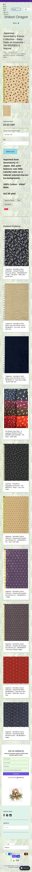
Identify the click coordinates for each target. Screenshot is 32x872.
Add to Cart (10, 151)
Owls (18, 200)
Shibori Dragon (16, 17)
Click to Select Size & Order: (11, 131)
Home (4, 52)
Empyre (11, 867)
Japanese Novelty (9, 200)
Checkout (5, 14)
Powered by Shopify (18, 867)
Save (7, 209)
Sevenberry (8, 204)
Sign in (5, 12)
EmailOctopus (21, 777)
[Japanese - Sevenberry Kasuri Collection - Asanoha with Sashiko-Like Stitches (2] (16, 515)
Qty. (4, 139)
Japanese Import (13, 52)
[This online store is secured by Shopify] (16, 860)
